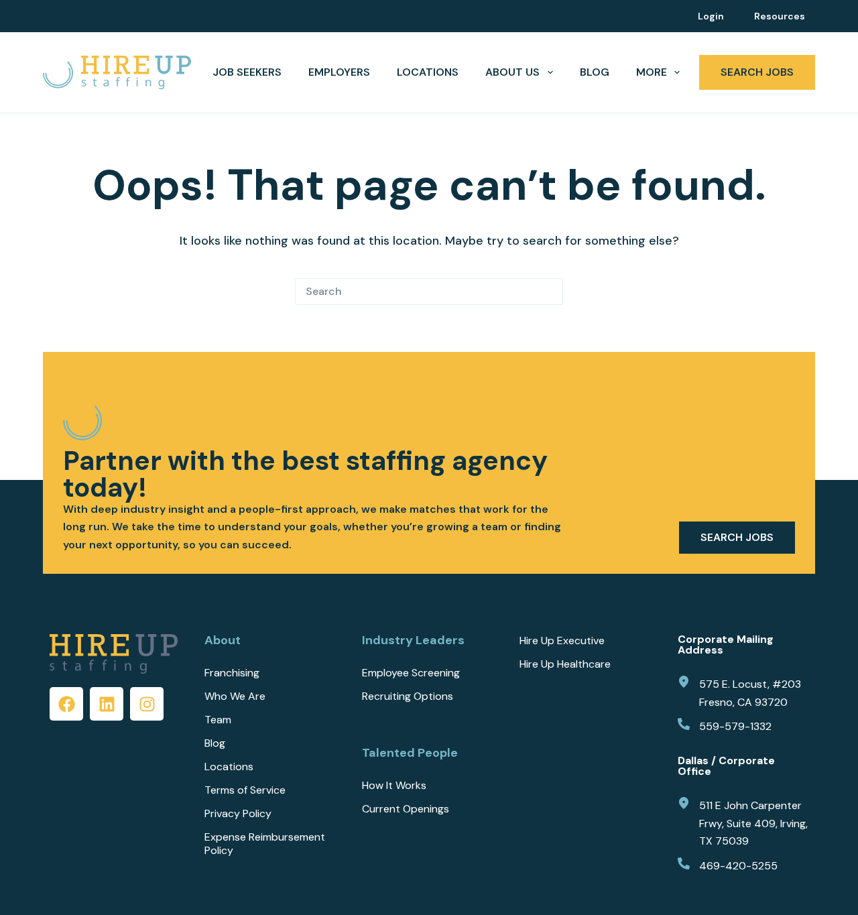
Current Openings (405, 809)
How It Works (394, 785)
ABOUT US (512, 72)
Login (711, 16)
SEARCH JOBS (757, 72)
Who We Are (234, 696)
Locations (427, 72)
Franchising (231, 673)
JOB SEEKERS (247, 72)
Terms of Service (245, 790)
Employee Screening (411, 673)
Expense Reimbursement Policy (264, 844)
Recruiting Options (407, 696)
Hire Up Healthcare (565, 664)
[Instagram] (147, 704)
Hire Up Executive (562, 641)
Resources (779, 16)
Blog (594, 72)
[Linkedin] (106, 704)
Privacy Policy (237, 813)
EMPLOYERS (339, 72)
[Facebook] (66, 704)
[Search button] (549, 291)
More (651, 72)
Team (217, 720)
